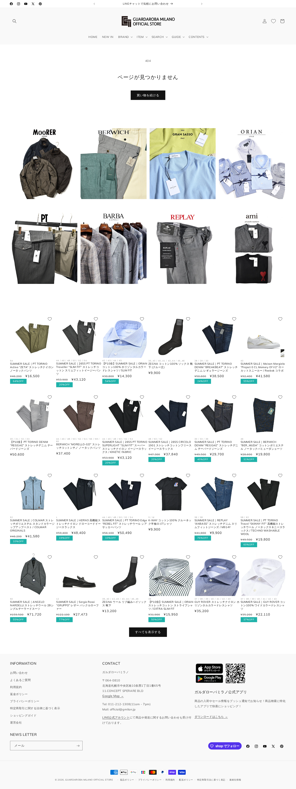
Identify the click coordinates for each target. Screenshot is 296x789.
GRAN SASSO (180, 205)
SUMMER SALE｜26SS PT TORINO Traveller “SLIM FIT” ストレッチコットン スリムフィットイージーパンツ (78, 369)
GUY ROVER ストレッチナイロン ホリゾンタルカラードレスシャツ (217, 603)
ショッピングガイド (23, 715)
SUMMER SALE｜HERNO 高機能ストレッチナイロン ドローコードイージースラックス (78, 523)
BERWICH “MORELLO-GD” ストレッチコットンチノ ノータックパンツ (78, 446)
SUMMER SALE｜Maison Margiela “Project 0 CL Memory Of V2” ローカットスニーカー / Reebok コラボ (263, 367)
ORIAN (249, 205)
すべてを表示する (148, 632)
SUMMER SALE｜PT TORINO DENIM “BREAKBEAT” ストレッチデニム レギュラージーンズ (216, 367)
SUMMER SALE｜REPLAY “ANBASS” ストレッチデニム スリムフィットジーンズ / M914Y (216, 523)
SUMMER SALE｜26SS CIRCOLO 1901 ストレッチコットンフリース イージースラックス (170, 445)
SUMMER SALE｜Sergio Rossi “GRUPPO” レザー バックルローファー (77, 605)
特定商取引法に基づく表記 (211, 779)
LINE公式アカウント (116, 717)
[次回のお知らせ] (201, 4)
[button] (14, 21)
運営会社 (16, 722)
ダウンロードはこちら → (211, 716)
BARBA (111, 290)
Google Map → (113, 696)
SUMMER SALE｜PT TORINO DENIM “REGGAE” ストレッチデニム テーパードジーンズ (216, 445)
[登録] (77, 746)
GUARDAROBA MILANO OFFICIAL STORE (89, 779)
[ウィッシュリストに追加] (50, 319)
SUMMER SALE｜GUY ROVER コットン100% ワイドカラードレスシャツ (263, 605)
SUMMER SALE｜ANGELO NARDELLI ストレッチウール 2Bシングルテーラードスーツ (32, 605)
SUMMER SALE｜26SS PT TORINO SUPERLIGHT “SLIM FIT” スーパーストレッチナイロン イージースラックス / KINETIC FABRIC (124, 447)
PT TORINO (42, 290)
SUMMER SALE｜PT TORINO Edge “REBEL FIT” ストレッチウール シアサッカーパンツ (124, 523)
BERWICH (111, 205)
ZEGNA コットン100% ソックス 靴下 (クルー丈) (170, 365)
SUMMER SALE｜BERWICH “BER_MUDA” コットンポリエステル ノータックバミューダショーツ (262, 445)
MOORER (42, 205)
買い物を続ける (148, 95)
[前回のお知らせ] (94, 4)
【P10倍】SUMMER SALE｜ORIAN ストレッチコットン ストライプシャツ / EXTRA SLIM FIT (171, 605)
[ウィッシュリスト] (273, 21)
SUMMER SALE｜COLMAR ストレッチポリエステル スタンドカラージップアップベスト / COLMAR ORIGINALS (32, 525)
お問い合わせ (19, 673)
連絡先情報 (235, 779)
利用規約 (16, 687)
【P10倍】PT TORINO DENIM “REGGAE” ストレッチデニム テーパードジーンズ (31, 445)
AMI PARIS (249, 290)
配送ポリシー (186, 779)
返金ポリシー (19, 694)
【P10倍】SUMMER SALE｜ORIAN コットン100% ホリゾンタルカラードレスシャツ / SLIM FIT (124, 367)
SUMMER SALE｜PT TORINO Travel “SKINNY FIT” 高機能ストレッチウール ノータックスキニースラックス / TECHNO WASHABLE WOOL (263, 526)
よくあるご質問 (20, 680)
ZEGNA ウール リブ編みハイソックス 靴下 (124, 603)
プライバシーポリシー (24, 701)
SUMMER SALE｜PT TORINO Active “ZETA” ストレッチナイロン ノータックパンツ (32, 367)
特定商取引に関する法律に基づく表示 (35, 708)
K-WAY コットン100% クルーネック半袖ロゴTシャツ (169, 522)
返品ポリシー (127, 779)
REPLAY (180, 290)
